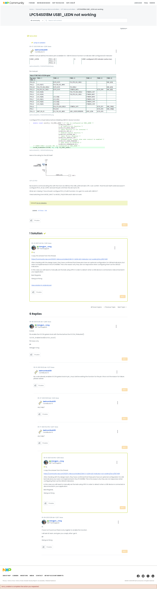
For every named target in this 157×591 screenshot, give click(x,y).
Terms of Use (11, 580)
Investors (24, 575)
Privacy (5, 580)
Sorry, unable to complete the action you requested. (20, 587)
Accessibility (41, 580)
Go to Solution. (41, 203)
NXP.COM (69, 3)
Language (138, 3)
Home (31, 9)
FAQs (146, 3)
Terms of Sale (19, 580)
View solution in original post (41, 285)
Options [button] (123, 28)
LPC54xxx (41, 211)
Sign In (152, 3)
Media (32, 575)
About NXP (7, 575)
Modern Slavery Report (30, 580)
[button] (116, 51)
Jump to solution (39, 43)
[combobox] (86, 20)
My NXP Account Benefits (54, 575)
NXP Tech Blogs (58, 3)
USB (46, 211)
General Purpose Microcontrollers (47, 9)
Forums (32, 3)
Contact (39, 575)
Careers (15, 575)
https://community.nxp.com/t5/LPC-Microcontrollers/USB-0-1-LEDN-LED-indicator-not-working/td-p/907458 (69, 259)
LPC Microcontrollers (68, 9)
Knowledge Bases (43, 3)
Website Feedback (51, 580)
